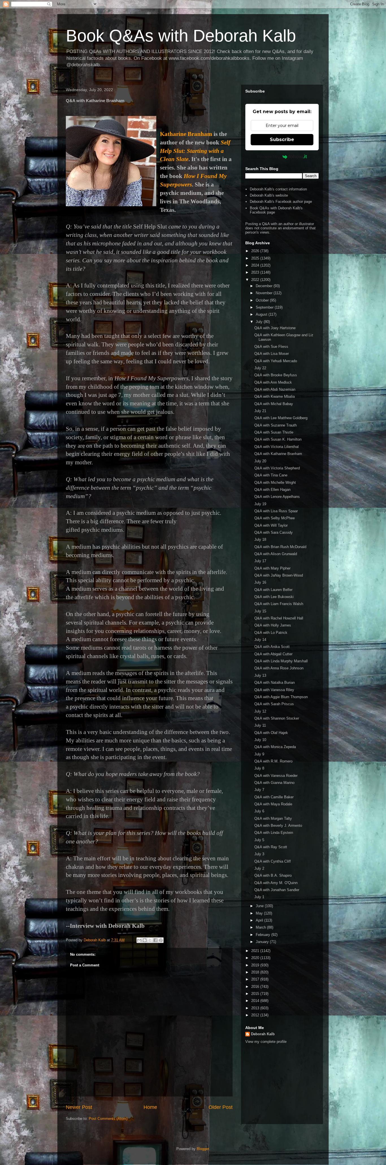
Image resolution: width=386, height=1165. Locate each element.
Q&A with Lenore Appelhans (277, 496)
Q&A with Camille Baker (274, 797)
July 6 (259, 811)
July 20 (260, 461)
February (263, 935)
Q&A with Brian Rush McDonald (280, 547)
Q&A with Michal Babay (273, 404)
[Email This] (139, 940)
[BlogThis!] (145, 940)
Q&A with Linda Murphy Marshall (281, 661)
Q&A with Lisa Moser (271, 353)
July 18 (260, 539)
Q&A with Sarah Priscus (274, 704)
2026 (255, 251)
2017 (255, 979)
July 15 (260, 611)
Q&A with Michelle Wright (275, 482)
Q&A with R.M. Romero (273, 761)
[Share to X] (150, 940)
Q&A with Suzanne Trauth (275, 425)
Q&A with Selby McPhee (274, 518)
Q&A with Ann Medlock (273, 382)
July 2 (259, 868)
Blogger (203, 1149)
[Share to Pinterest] (161, 940)
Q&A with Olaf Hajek (271, 733)
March (261, 927)
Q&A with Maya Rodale (273, 804)
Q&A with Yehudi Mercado (275, 361)
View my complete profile (266, 1041)
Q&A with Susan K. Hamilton (278, 439)
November (265, 293)
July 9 (259, 754)
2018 (255, 972)
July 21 (260, 411)
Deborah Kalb (263, 1034)
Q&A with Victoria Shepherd (277, 468)
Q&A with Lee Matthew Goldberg (280, 418)
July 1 (259, 897)
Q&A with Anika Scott (272, 647)
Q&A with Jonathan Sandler (276, 890)
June (260, 906)
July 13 (260, 675)
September (265, 307)
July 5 (259, 840)
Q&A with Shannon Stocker (276, 718)
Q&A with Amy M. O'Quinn (276, 883)
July (260, 322)
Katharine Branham (186, 134)
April (260, 920)
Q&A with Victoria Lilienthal (276, 447)
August (262, 314)
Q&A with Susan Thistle (273, 432)
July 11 (260, 725)
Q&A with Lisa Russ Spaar (276, 511)
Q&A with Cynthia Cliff (272, 861)
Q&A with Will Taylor (271, 525)
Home (150, 1107)
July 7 (259, 790)
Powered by (268, 156)
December (265, 286)
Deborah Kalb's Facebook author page (281, 201)
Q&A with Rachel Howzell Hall (278, 618)
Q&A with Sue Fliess (271, 346)
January (263, 942)
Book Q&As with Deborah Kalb (181, 35)
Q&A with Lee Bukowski (274, 597)
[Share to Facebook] (155, 940)
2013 (255, 1008)
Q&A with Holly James (272, 625)
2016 (255, 986)
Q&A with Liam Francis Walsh (278, 604)
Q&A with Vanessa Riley (274, 690)
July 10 (260, 740)
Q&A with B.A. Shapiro (273, 875)
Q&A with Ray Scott (270, 847)
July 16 (260, 582)
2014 (255, 1001)
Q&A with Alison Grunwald (275, 554)
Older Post (221, 1107)
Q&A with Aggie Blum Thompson (281, 697)
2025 (255, 258)
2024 (255, 265)
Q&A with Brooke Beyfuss (275, 375)
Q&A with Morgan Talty (273, 818)
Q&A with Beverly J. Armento (278, 825)
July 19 (260, 504)
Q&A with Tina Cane (270, 475)
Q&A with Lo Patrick (270, 632)
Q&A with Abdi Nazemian (274, 389)
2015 (255, 994)
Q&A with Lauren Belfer (273, 590)
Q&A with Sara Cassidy (273, 532)
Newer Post (79, 1107)
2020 (255, 958)
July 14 (260, 640)
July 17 (260, 561)
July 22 (260, 368)
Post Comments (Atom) (108, 1118)
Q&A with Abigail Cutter (273, 654)
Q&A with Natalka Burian (274, 682)
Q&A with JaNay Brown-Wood (278, 575)
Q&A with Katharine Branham (278, 454)
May (260, 913)
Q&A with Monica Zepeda (275, 747)
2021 (255, 951)
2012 (255, 1015)
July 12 (260, 711)
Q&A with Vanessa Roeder (276, 775)
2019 (255, 965)
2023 (255, 272)
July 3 (259, 854)
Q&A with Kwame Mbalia (274, 396)
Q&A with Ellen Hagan (272, 489)
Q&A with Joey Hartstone (275, 328)
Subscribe (282, 139)
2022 (255, 280)
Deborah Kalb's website (269, 195)
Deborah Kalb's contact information (278, 189)
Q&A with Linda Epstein (273, 832)
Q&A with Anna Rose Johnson (278, 668)
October (263, 300)
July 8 (259, 768)
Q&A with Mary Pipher (272, 568)
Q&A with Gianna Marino (274, 783)
